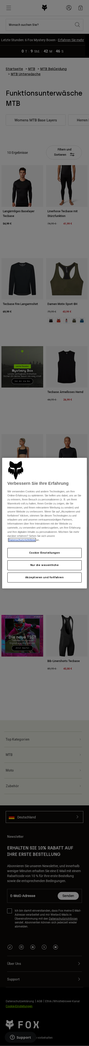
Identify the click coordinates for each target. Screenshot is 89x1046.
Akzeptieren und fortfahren (44, 577)
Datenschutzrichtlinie (22, 539)
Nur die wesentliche (44, 565)
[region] (44, 523)
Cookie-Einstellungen (44, 552)
